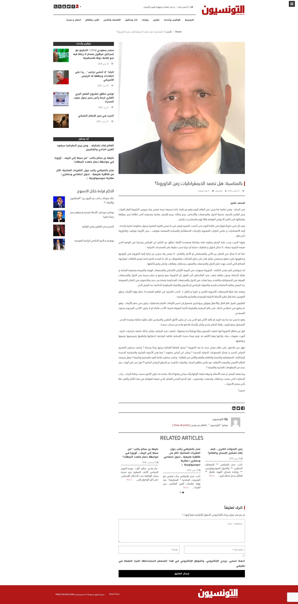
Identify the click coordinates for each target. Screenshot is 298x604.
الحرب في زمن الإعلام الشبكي (96, 115)
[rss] (60, 6)
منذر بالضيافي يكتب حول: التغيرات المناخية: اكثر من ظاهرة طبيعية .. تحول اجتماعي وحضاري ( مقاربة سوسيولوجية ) (140, 457)
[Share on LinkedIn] (234, 408)
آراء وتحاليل (131, 20)
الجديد (169, 32)
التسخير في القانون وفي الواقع (98, 226)
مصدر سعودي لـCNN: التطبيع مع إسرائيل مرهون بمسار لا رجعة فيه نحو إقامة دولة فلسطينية (93, 54)
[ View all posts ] (181, 425)
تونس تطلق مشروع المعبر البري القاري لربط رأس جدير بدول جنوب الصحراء (166, 7)
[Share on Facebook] (243, 408)
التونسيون (218, 191)
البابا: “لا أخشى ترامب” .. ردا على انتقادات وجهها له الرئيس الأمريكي (94, 76)
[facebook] (73, 6)
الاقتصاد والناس (112, 20)
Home (178, 32)
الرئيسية (189, 20)
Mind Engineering (65, 594)
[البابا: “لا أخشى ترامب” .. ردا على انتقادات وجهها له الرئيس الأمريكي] (61, 78)
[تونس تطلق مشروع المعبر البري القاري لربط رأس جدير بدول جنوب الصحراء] (61, 100)
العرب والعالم (92, 20)
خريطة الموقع (114, 594)
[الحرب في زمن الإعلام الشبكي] (61, 121)
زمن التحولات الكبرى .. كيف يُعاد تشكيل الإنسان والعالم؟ (183, 451)
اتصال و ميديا (73, 20)
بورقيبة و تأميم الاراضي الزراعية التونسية (94, 241)
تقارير (156, 20)
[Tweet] (238, 408)
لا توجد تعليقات (203, 191)
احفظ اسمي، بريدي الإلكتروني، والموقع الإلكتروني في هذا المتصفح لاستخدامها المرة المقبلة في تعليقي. (182, 563)
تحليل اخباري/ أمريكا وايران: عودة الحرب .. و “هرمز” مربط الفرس (224, 453)
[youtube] (64, 6)
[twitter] (69, 6)
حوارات (145, 20)
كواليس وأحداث (172, 20)
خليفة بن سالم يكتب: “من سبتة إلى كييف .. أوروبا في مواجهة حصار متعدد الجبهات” (84, 160)
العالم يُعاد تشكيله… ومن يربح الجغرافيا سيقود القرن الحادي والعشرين (85, 147)
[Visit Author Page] (235, 426)
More (144, 488)
